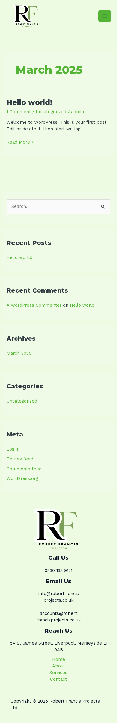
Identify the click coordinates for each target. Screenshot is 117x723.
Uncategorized (51, 111)
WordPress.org (22, 478)
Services (59, 672)
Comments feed (24, 469)
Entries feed (20, 459)
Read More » (20, 142)
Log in (13, 449)
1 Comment (19, 111)
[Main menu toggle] (104, 16)
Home (58, 659)
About (58, 666)
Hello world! (29, 102)
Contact (58, 679)
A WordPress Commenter (34, 305)
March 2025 (19, 353)
